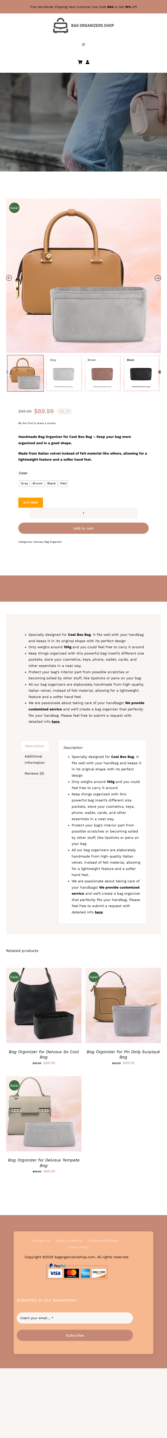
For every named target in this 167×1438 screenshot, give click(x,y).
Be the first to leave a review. (37, 423)
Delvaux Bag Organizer (48, 541)
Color (23, 473)
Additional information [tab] (35, 759)
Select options (31, 1006)
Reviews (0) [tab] (34, 773)
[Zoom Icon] (83, 276)
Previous (7, 372)
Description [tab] (35, 746)
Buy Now (30, 503)
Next (160, 372)
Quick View (59, 1006)
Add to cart (83, 528)
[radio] (24, 484)
